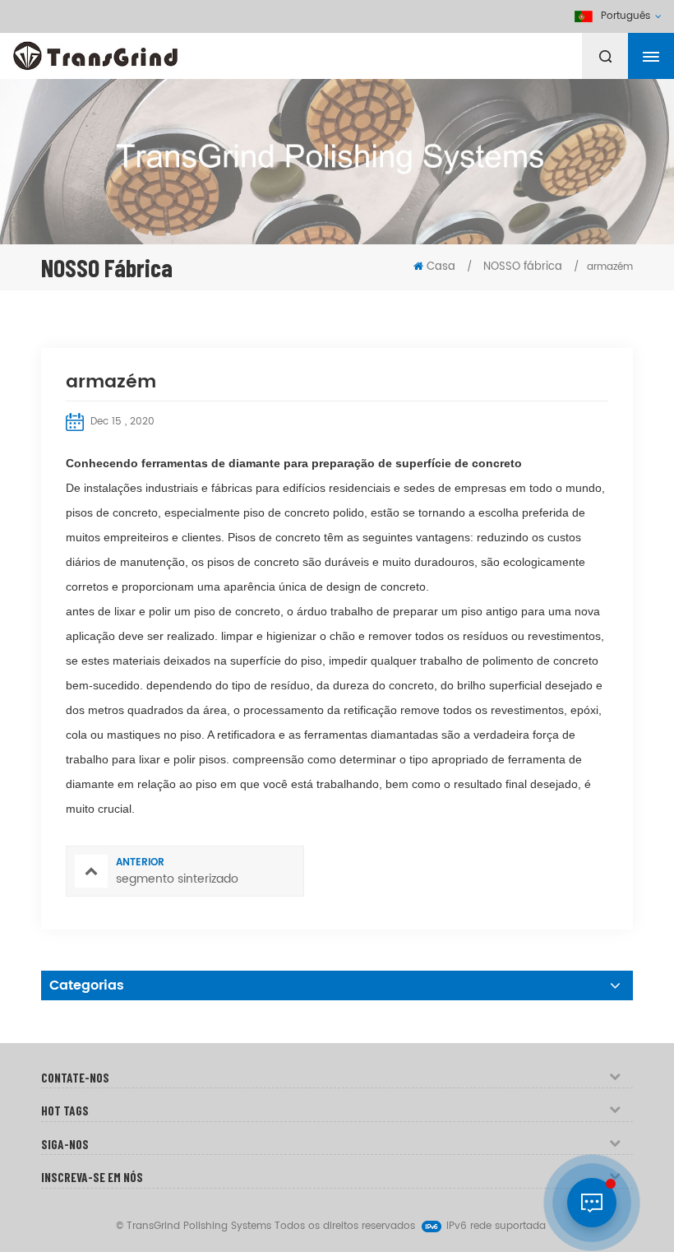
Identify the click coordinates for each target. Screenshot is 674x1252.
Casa (441, 267)
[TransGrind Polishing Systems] (135, 52)
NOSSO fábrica (521, 267)
